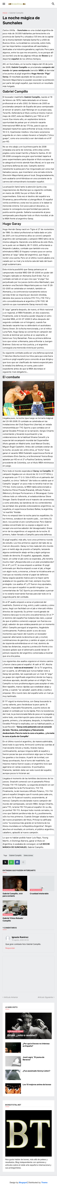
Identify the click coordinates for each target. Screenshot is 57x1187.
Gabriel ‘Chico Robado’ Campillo (13, 919)
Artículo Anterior (11, 997)
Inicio (5, 13)
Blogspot (23, 1182)
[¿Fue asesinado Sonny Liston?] (13, 1075)
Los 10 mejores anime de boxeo (37, 1084)
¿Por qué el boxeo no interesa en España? (36, 1044)
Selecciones (28, 855)
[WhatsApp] (11, 862)
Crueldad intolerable (39, 893)
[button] (3, 4)
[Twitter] (5, 862)
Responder (10, 948)
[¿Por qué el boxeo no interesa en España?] (13, 1047)
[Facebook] (17, 862)
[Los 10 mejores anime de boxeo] (13, 1088)
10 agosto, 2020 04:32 (20, 940)
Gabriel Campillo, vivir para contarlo (13, 894)
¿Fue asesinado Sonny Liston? (36, 1071)
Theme (44, 1182)
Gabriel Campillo (16, 13)
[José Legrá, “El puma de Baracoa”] (13, 1061)
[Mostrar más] (23, 862)
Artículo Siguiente (45, 997)
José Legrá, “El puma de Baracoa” (33, 1058)
